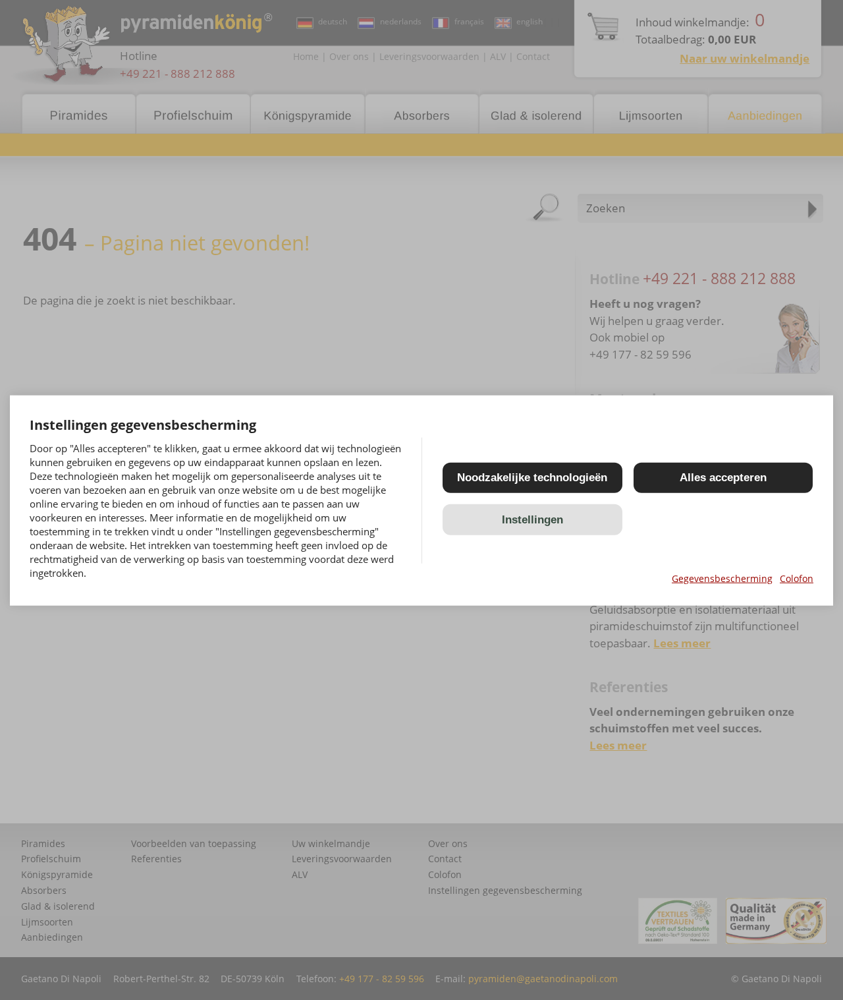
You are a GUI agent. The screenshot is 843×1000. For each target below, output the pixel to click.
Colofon (796, 578)
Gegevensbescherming (722, 578)
